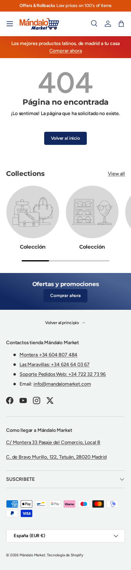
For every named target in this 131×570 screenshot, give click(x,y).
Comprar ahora (65, 51)
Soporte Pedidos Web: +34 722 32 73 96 (62, 374)
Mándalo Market (32, 555)
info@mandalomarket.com (62, 384)
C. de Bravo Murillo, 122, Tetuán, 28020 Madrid (56, 457)
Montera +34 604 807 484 (48, 355)
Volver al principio (62, 322)
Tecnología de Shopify (65, 555)
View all (116, 174)
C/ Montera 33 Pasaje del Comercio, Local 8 (53, 442)
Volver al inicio (65, 138)
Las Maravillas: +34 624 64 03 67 (54, 364)
